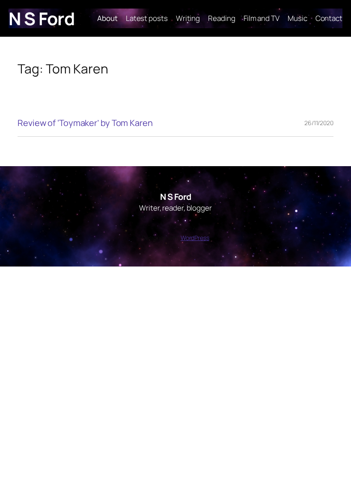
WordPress (195, 238)
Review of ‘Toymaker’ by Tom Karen (85, 123)
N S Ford (41, 18)
